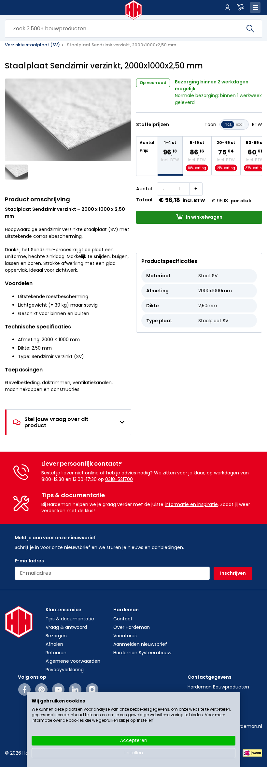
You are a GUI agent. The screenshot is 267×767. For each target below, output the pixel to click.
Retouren (56, 652)
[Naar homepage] (133, 10)
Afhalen (54, 644)
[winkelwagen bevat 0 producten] (240, 7)
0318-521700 (119, 479)
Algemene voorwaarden (73, 661)
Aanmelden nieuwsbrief (140, 644)
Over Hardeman (131, 627)
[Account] (227, 7)
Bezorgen (56, 635)
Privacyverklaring (65, 669)
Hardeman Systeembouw (142, 652)
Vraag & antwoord (66, 627)
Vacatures (125, 635)
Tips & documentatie (70, 618)
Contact (123, 618)
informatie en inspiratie (191, 504)
